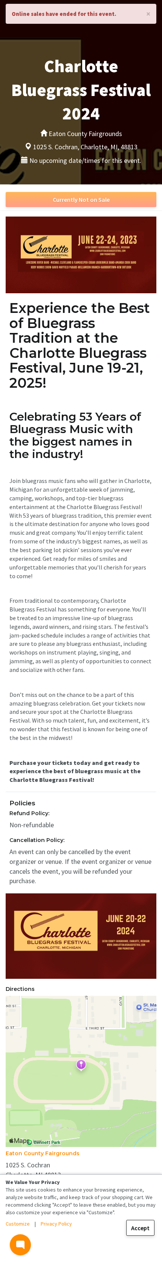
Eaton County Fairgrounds (42, 1153)
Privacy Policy (56, 1223)
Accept (140, 1228)
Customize (18, 1223)
